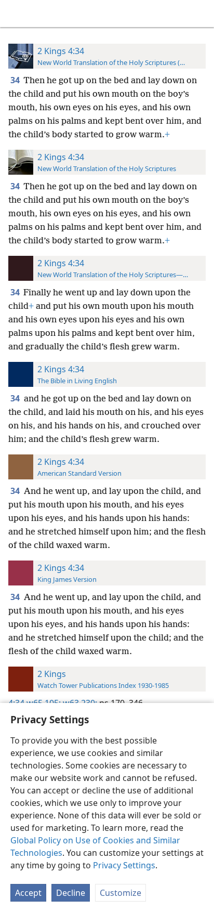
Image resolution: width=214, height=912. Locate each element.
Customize (120, 892)
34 (15, 80)
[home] (15, 13)
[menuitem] (15, 13)
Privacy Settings (124, 865)
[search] (201, 13)
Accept (28, 892)
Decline (70, 892)
